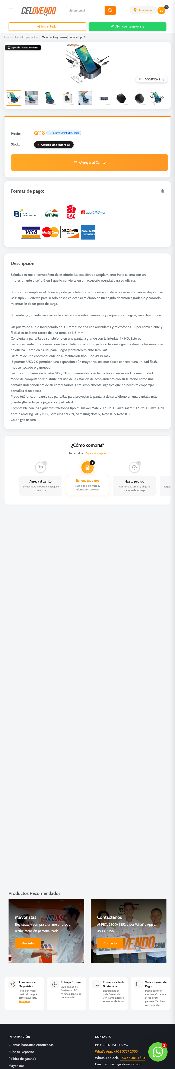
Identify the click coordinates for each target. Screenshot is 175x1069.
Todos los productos (26, 37)
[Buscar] (110, 10)
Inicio (7, 37)
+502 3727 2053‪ (116, 1051)
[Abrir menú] (11, 10)
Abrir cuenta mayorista (129, 26)
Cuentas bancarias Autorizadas (31, 1045)
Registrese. (24, 1001)
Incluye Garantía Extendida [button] (65, 132)
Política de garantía (22, 1059)
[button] (143, 10)
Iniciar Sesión (49, 26)
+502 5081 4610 (132, 1058)
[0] (162, 10)
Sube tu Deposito (21, 1052)
